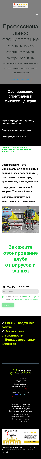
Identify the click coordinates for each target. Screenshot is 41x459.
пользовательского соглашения (26, 299)
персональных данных (31, 297)
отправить (8, 305)
